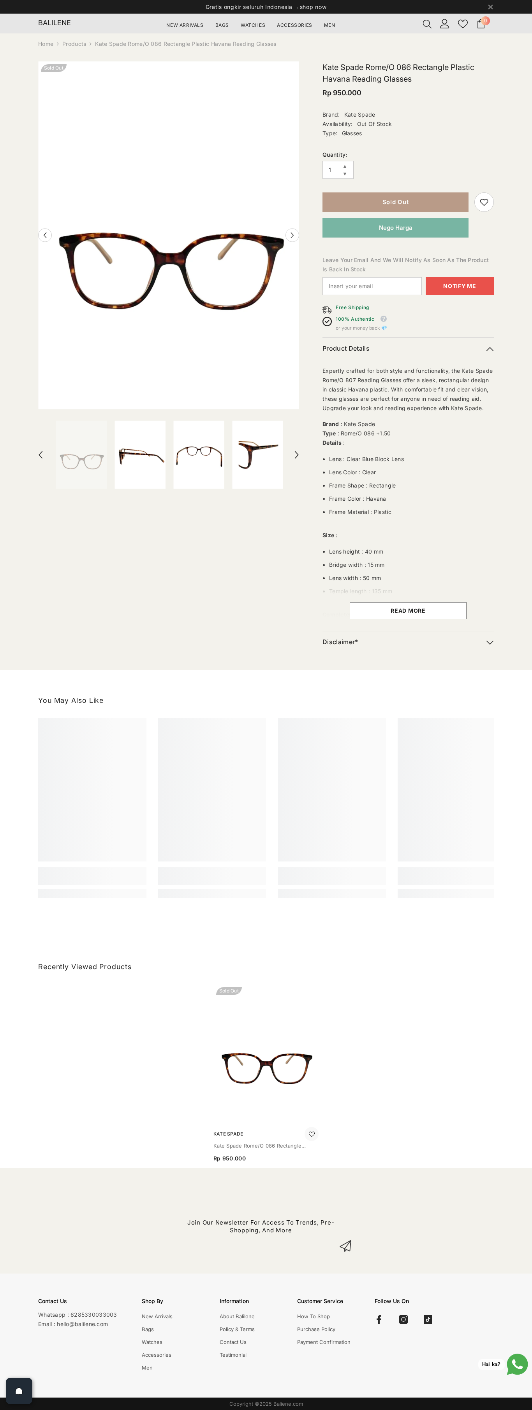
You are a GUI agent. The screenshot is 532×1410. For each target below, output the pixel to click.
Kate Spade (359, 114)
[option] (168, 235)
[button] (45, 235)
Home (45, 43)
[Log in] (445, 23)
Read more (408, 610)
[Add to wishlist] (312, 1134)
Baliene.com (288, 1404)
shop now (313, 6)
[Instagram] (403, 1319)
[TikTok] (428, 1319)
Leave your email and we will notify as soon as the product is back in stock (405, 265)
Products (74, 43)
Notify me (459, 286)
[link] (484, 202)
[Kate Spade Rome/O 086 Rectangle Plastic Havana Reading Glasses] (266, 1054)
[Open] (19, 1391)
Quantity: (334, 154)
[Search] (427, 23)
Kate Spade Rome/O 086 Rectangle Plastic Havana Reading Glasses (257, 1146)
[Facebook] (379, 1319)
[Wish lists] (463, 24)
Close (490, 6)
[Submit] (346, 1246)
